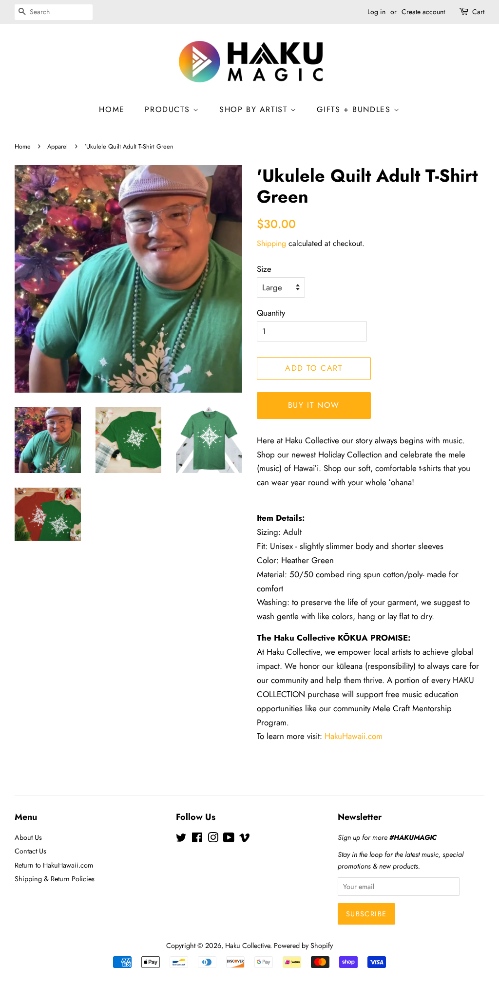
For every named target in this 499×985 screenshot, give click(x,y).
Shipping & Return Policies (55, 879)
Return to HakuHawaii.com (54, 865)
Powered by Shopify (303, 945)
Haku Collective (247, 945)
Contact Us (30, 851)
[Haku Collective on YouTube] (228, 839)
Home (23, 146)
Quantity (271, 313)
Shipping (271, 243)
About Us (28, 837)
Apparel (57, 146)
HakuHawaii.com (352, 736)
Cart (478, 12)
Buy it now (314, 405)
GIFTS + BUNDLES (355, 109)
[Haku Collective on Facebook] (197, 839)
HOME (111, 109)
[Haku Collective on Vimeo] (244, 839)
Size (264, 269)
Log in (376, 12)
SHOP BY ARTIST (254, 109)
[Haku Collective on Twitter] (181, 839)
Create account (423, 12)
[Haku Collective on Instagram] (213, 839)
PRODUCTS (168, 109)
